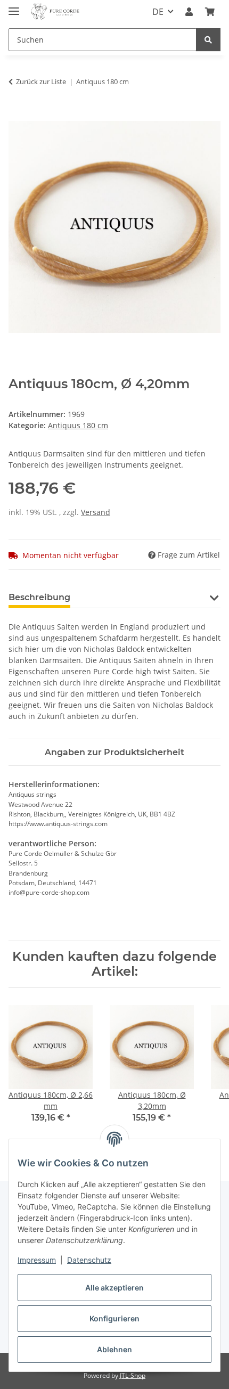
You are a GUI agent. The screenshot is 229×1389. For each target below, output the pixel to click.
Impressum (37, 1259)
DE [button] (157, 12)
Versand (95, 512)
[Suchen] (208, 39)
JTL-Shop (132, 1375)
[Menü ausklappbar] (14, 6)
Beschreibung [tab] (39, 597)
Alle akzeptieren (114, 1287)
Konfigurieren (114, 1318)
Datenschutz (89, 1259)
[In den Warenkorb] (17, 115)
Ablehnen (114, 1349)
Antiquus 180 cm (78, 425)
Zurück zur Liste (41, 81)
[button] (189, 11)
